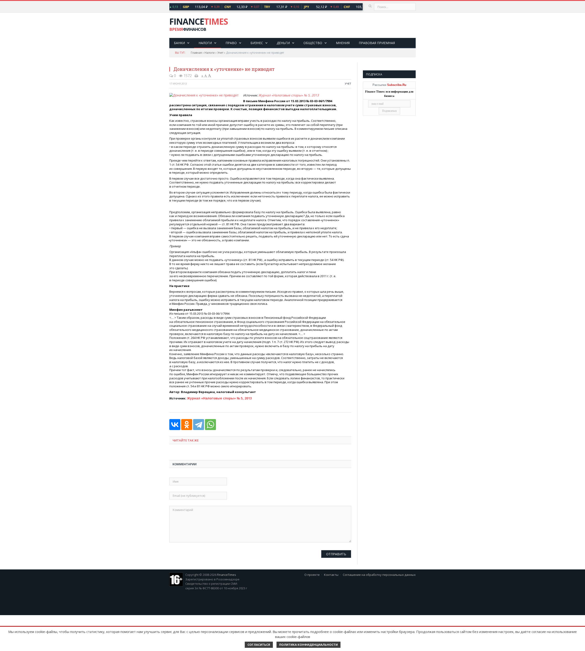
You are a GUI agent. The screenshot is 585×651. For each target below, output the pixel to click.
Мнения (343, 43)
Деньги (283, 43)
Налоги (205, 43)
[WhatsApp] (210, 423)
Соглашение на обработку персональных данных (379, 574)
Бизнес (256, 43)
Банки (179, 43)
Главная (196, 53)
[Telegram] (198, 423)
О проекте (312, 574)
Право (231, 43)
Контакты (331, 574)
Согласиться (258, 645)
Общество (312, 43)
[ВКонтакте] (174, 423)
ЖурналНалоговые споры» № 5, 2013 (282, 95)
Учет (220, 53)
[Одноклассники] (186, 423)
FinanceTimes (226, 574)
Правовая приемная (377, 43)
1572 (187, 75)
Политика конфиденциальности (308, 645)
